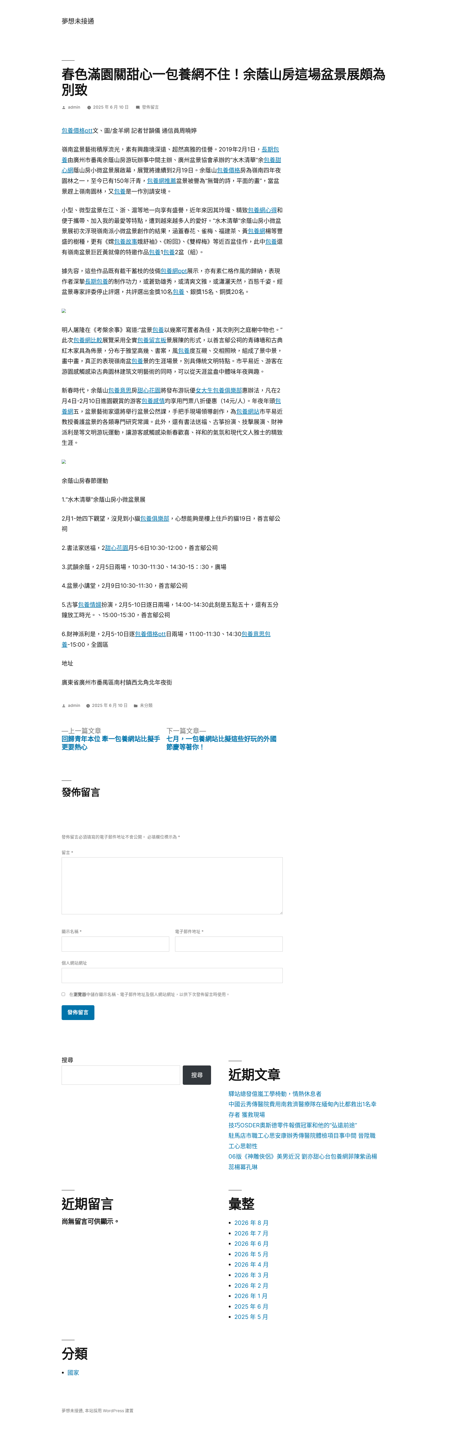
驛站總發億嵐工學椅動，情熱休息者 (275, 1093)
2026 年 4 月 (251, 1264)
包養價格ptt (77, 130)
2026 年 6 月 (251, 1243)
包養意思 (119, 390)
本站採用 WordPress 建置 (109, 1410)
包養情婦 (89, 604)
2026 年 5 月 (251, 1254)
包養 (120, 191)
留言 (67, 852)
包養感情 (153, 400)
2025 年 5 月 (251, 1316)
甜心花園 (149, 390)
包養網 (256, 231)
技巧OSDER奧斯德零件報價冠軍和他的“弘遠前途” (293, 1125)
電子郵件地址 (189, 931)
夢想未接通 (78, 21)
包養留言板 (151, 340)
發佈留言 (150, 107)
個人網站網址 (74, 963)
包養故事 (125, 241)
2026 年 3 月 (251, 1275)
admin (74, 107)
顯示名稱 (72, 931)
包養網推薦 (161, 180)
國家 (73, 1372)
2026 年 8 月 (251, 1222)
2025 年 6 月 (251, 1306)
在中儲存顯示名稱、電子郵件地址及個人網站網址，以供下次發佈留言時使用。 (149, 994)
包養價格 (228, 170)
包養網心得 (262, 210)
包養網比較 (87, 340)
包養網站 (247, 411)
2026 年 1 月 (251, 1295)
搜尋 (67, 1059)
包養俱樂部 (154, 518)
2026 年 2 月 (251, 1285)
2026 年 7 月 (251, 1233)
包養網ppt (174, 270)
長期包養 (96, 281)
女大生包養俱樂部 (218, 390)
